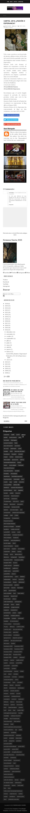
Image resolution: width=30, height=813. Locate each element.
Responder (11, 204)
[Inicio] (15, 16)
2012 (6, 364)
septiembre (10, 338)
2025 (6, 306)
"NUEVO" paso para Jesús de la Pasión (18, 403)
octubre (9, 336)
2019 (6, 319)
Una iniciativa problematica (11, 381)
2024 (6, 308)
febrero (9, 351)
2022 (6, 312)
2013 (6, 362)
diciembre (9, 332)
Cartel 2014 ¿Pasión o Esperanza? (16, 354)
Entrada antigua (22, 233)
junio (8, 343)
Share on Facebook (13, 115)
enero (8, 359)
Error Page (20, 1)
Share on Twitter (12, 120)
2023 (6, 310)
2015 (6, 327)
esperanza (6, 27)
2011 (6, 366)
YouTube (5, 284)
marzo (8, 349)
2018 (6, 321)
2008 (6, 373)
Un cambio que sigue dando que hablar (17, 390)
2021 (6, 314)
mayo (8, 345)
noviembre (9, 334)
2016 (6, 325)
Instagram (6, 286)
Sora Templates (14, 808)
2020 (6, 316)
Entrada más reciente (9, 233)
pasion (11, 27)
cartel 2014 (22, 26)
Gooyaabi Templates (22, 810)
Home (8, 1)
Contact (15, 1)
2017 (6, 323)
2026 (6, 303)
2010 (6, 368)
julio (7, 340)
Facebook (6, 282)
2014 (6, 330)
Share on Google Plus (13, 124)
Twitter (5, 279)
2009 (6, 370)
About (11, 1)
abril (8, 347)
